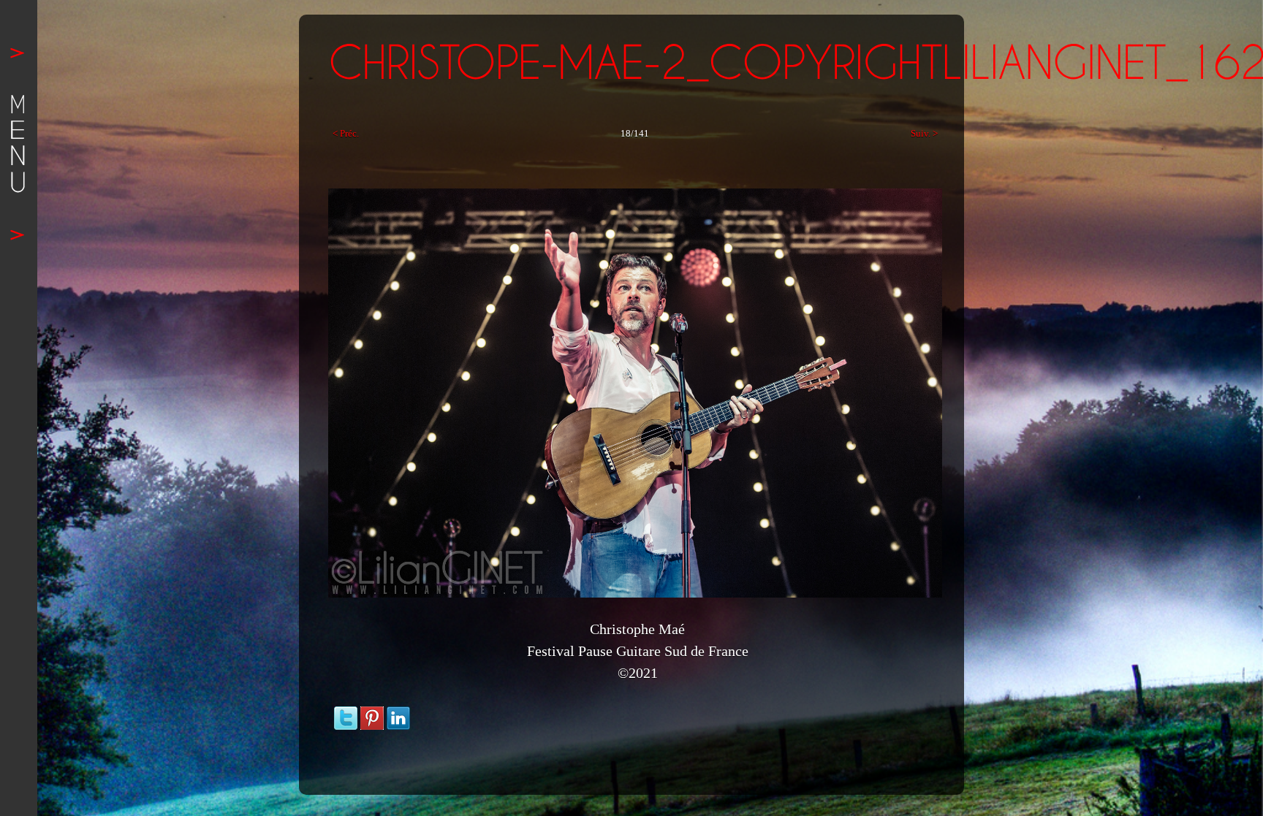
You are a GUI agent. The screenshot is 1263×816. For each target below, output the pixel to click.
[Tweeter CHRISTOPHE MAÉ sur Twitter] (345, 713)
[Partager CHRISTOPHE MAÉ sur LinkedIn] (398, 713)
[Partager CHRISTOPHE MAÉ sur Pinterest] (372, 713)
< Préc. (346, 133)
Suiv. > (924, 133)
